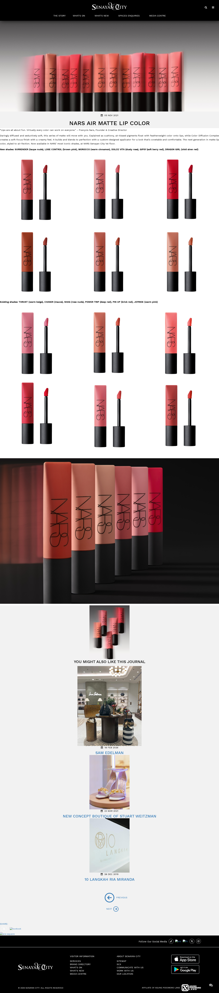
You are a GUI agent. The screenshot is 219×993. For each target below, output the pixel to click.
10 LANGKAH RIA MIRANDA (109, 879)
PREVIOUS (116, 897)
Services (75, 961)
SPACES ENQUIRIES (129, 15)
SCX (119, 964)
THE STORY (59, 15)
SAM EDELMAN (109, 753)
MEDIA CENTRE (157, 15)
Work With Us (125, 970)
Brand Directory (80, 964)
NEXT (109, 908)
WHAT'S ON (79, 15)
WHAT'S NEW (102, 15)
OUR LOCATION (125, 974)
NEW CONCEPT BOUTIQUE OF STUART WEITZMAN (109, 816)
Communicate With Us (130, 967)
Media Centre (78, 974)
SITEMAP (121, 961)
